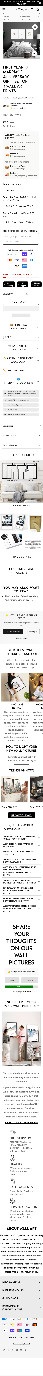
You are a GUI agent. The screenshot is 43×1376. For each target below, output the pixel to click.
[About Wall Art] (21, 9)
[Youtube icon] (20, 1351)
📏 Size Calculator (13, 632)
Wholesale (8, 1365)
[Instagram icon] (12, 1351)
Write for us (8, 1370)
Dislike (30, 980)
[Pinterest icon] (3, 1351)
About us (7, 1294)
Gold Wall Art (23, 98)
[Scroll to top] (38, 1363)
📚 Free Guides (21, 638)
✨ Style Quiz (32, 632)
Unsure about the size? (14, 1361)
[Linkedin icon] (16, 1351)
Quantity (8, 293)
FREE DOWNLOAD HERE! (21, 1122)
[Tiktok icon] (25, 1351)
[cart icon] (38, 9)
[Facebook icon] (7, 1351)
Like (12, 980)
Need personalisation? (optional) (20, 230)
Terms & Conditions (12, 1356)
